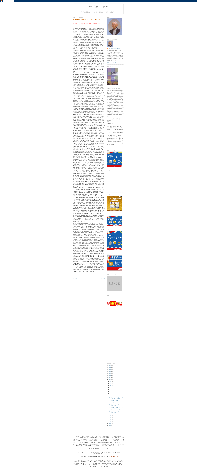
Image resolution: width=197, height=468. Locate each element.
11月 (111, 383)
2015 (110, 367)
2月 (111, 419)
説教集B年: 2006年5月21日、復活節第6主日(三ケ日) (116, 404)
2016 (110, 365)
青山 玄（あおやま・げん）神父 (115, 48)
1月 (111, 421)
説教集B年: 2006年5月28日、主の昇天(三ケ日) (116, 401)
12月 (111, 381)
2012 (110, 373)
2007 (110, 425)
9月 (111, 387)
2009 (110, 379)
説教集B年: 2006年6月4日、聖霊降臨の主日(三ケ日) (116, 397)
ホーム (88, 278)
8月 (111, 389)
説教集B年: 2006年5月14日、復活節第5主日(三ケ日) (116, 408)
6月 (111, 393)
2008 (110, 423)
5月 (111, 395)
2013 (110, 371)
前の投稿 (103, 278)
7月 (111, 391)
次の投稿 (75, 278)
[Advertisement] (115, 332)
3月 (111, 417)
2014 (110, 369)
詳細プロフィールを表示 (111, 62)
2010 (110, 377)
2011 (110, 375)
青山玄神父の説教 (98, 6)
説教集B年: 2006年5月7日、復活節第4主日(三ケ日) (116, 411)
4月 (111, 415)
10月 (111, 385)
